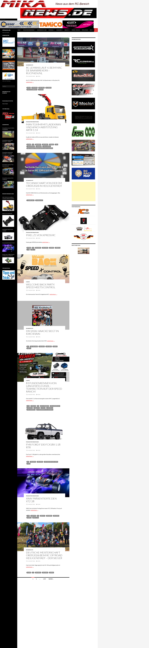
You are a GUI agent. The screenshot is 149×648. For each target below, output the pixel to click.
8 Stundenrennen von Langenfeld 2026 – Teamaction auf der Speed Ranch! (44, 387)
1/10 (28, 405)
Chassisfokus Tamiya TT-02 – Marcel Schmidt (8, 165)
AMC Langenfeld (31, 409)
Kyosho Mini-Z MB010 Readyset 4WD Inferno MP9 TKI (8, 255)
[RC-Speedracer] (80, 228)
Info (91, 30)
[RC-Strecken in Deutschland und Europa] (88, 228)
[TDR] (8, 65)
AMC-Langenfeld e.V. (55, 405)
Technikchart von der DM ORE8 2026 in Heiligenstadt (44, 184)
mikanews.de (6, 30)
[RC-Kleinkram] (83, 61)
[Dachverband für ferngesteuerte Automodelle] (83, 236)
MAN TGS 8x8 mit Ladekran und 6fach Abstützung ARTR (39, 148)
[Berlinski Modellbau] (19, 24)
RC (33, 144)
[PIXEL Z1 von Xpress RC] (8, 221)
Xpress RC (58, 247)
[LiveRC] (83, 220)
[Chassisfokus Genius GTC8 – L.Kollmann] (8, 185)
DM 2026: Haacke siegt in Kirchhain (42, 332)
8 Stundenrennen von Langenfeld (45, 409)
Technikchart (30, 200)
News (19, 30)
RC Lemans (48, 87)
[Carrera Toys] (83, 145)
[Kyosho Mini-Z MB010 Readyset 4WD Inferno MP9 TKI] (8, 260)
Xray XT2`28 (35, 517)
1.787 (44, 579)
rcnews (51, 144)
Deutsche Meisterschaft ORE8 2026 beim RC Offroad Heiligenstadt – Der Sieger (44, 555)
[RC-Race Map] (83, 173)
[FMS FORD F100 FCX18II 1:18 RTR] (8, 236)
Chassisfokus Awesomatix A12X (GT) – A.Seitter (7, 141)
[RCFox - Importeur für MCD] (8, 53)
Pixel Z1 (33, 249)
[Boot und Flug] (83, 250)
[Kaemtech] (83, 117)
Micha (38, 76)
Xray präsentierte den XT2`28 (41, 500)
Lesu (57, 144)
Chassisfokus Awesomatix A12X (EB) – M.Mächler (7, 153)
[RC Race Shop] (8, 42)
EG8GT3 (29, 348)
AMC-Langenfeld (44, 405)
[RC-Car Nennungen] (83, 159)
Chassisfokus (5, 124)
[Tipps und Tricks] (8, 274)
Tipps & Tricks (85, 30)
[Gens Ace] (83, 131)
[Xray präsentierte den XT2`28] (8, 248)
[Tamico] (50, 24)
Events (28, 281)
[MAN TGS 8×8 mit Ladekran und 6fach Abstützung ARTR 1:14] (8, 205)
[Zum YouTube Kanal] (8, 115)
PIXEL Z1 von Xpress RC (41, 235)
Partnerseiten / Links (41, 30)
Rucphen (41, 89)
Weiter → (51, 579)
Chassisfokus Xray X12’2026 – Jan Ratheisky (8, 128)
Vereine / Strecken (76, 30)
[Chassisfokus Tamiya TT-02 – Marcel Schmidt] (8, 171)
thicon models (30, 146)
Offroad (33, 405)
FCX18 (28, 463)
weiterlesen (30, 82)
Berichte (67, 30)
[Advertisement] (83, 191)
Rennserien (59, 30)
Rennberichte (29, 65)
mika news (41, 87)
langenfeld (50, 407)
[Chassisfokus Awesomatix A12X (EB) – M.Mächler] (8, 158)
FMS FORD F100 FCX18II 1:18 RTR (43, 446)
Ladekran (38, 146)
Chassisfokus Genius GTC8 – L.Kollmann (8, 178)
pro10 (28, 87)
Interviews (51, 30)
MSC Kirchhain (34, 346)
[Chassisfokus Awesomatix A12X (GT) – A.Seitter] (8, 146)
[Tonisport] (83, 47)
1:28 (28, 249)
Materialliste (39, 200)
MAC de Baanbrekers (32, 89)
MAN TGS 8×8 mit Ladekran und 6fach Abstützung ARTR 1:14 (43, 127)
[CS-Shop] (83, 75)
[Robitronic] (83, 89)
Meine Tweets (5, 103)
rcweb (28, 144)
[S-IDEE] (78, 24)
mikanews (34, 87)
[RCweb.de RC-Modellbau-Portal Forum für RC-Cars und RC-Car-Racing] (83, 212)
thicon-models (46, 146)
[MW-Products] (83, 103)
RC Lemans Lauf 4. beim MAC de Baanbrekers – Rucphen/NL (44, 70)
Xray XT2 (43, 515)
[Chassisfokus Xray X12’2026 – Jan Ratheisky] (8, 134)
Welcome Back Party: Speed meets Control (40, 286)
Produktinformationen (28, 30)
